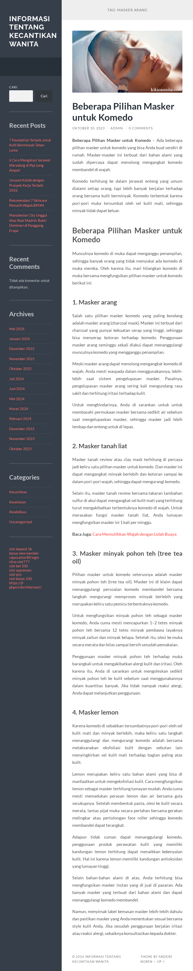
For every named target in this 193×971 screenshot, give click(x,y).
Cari (13, 87)
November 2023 (22, 438)
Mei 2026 (16, 329)
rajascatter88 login (24, 557)
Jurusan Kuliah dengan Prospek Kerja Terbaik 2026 (26, 185)
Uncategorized (20, 522)
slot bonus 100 (20, 578)
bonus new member (24, 553)
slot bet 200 (18, 566)
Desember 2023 (21, 429)
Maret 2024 (18, 409)
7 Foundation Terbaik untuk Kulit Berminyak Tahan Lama (30, 145)
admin (116, 128)
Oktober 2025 (20, 368)
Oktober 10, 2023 (88, 128)
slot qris (15, 574)
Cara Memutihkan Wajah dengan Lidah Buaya (134, 534)
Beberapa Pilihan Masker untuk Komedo (123, 111)
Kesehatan (17, 502)
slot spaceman (20, 570)
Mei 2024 (16, 399)
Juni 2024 (17, 389)
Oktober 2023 (20, 449)
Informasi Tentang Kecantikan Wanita (33, 31)
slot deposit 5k (20, 549)
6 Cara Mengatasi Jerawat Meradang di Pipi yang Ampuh (29, 165)
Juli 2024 (16, 379)
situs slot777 (19, 562)
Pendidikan (17, 512)
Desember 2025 (21, 348)
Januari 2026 (19, 339)
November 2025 (22, 359)
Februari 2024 (20, 418)
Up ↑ (161, 961)
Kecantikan (18, 492)
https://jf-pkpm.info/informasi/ (25, 585)
